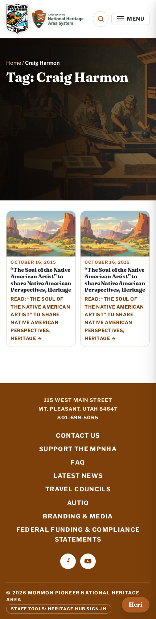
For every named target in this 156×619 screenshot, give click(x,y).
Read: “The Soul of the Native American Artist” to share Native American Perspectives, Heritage (40, 318)
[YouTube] (88, 561)
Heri (135, 604)
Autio (78, 502)
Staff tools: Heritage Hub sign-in (59, 608)
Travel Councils (78, 489)
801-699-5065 (77, 417)
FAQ (78, 462)
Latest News (78, 475)
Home (13, 63)
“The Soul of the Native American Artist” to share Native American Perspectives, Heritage (41, 280)
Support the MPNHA (78, 449)
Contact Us (78, 435)
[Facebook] (68, 561)
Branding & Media (78, 516)
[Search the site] (100, 19)
